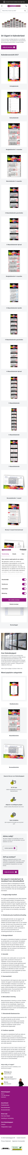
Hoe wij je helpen (5, 1116)
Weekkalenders (5, 1105)
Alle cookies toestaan (14, 599)
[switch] (24, 584)
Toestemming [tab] (5, 554)
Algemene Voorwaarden (18, 1141)
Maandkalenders (5, 1107)
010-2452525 (7, 1084)
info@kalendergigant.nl (10, 1079)
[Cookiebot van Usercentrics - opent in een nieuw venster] (20, 550)
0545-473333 (7, 1074)
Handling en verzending (7, 1118)
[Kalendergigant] (14, 6)
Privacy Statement (6, 1141)
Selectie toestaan (14, 604)
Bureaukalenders (5, 1110)
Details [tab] (14, 554)
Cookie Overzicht (21, 1138)
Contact (3, 1124)
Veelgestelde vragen (6, 1127)
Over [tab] (23, 554)
